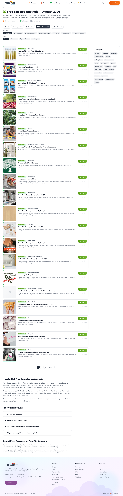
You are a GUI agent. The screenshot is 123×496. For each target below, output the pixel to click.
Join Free (114, 3)
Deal (30, 27)
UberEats (78, 477)
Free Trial (58, 27)
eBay (76, 474)
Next (50, 367)
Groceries (19, 33)
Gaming (113, 63)
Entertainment (104, 63)
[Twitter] (10, 477)
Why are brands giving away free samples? (22, 433)
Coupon (18, 27)
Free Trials (55, 474)
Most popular (35, 39)
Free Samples (11, 8)
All (6, 27)
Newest (6, 39)
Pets (57, 33)
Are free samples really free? (17, 414)
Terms (107, 477)
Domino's (78, 467)
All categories (7, 33)
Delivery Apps (98, 60)
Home (4, 8)
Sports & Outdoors (80, 33)
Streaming (108, 66)
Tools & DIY (104, 76)
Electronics (114, 53)
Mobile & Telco (98, 66)
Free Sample (44, 27)
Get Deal (82, 49)
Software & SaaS (108, 72)
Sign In (104, 3)
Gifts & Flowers (99, 79)
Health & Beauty (45, 33)
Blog (53, 484)
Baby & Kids (66, 33)
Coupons (54, 467)
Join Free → (11, 483)
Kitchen (97, 76)
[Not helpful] (86, 53)
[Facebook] (6, 477)
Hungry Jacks (79, 469)
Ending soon (14, 39)
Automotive (98, 72)
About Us (101, 467)
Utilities (97, 82)
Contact (101, 469)
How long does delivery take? (17, 420)
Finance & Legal (110, 79)
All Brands (55, 482)
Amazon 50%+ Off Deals (59, 479)
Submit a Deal (103, 472)
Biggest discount (24, 39)
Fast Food (97, 53)
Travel (96, 63)
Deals (53, 469)
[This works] (83, 53)
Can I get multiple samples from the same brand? (24, 426)
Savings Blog (102, 474)
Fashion (108, 56)
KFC (76, 472)
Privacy (101, 477)
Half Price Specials (57, 477)
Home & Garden (31, 33)
